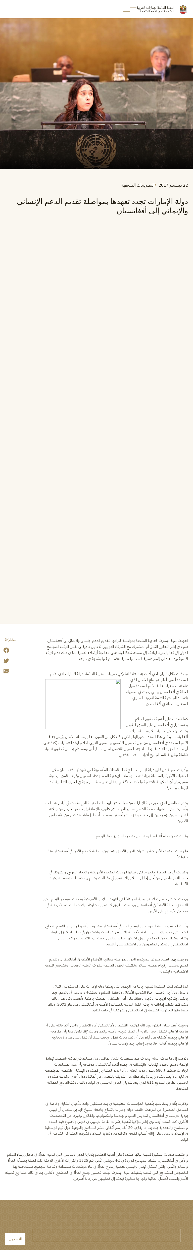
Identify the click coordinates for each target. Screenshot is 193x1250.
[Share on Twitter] (6, 661)
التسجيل (15, 1239)
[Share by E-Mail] (6, 672)
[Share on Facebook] (6, 651)
